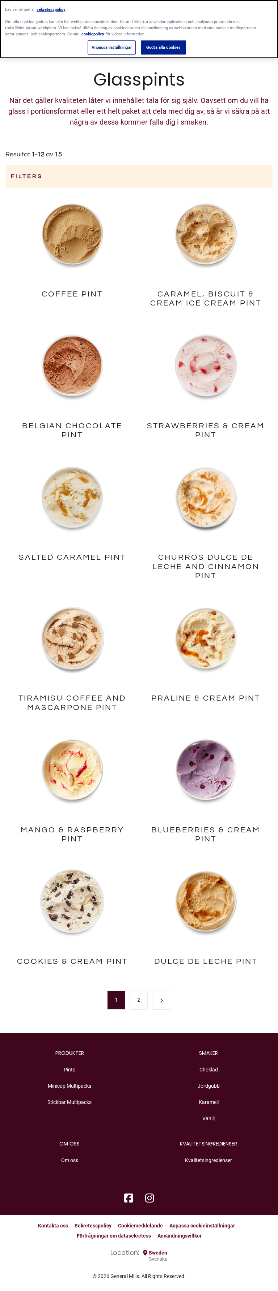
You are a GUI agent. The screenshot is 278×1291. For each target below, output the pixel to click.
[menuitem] (116, 1000)
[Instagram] (149, 1198)
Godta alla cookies (163, 47)
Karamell (209, 1102)
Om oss (69, 1160)
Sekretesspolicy (93, 1226)
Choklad (208, 1070)
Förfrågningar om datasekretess (114, 1236)
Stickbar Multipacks (69, 1102)
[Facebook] (128, 1198)
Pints (69, 1070)
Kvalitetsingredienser (208, 1160)
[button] (161, 1000)
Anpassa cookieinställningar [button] (202, 1226)
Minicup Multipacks (69, 1086)
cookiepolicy (92, 33)
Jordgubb (209, 1086)
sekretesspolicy (51, 9)
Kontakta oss (53, 1226)
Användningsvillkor (179, 1236)
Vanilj (208, 1118)
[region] (139, 29)
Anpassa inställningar (111, 47)
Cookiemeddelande (140, 1226)
